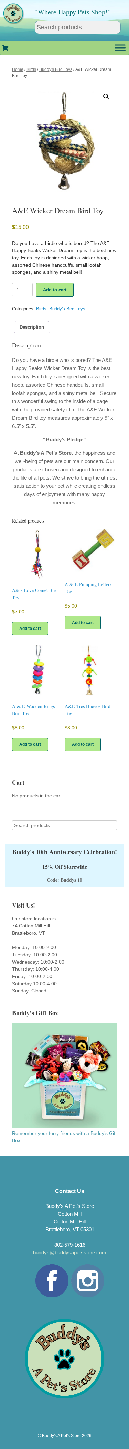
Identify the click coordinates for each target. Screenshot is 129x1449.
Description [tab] (32, 327)
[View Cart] (5, 48)
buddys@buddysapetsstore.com (69, 1252)
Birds (31, 69)
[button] (106, 96)
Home (17, 69)
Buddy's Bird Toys (55, 69)
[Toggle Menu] (120, 47)
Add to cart (54, 289)
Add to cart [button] (30, 628)
